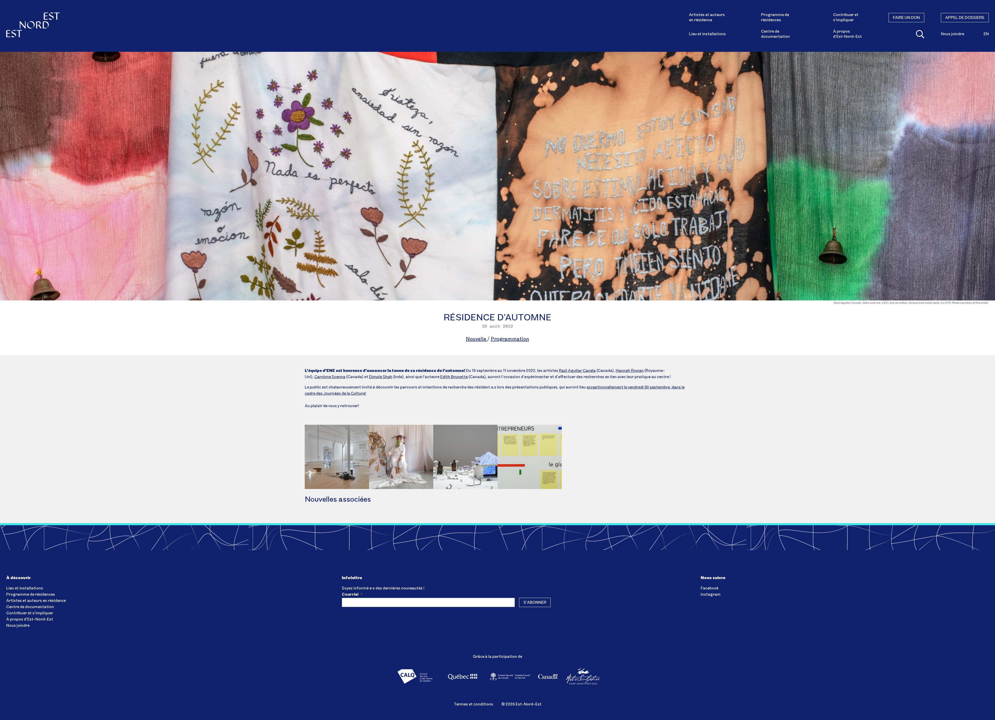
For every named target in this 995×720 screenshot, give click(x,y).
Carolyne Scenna (329, 377)
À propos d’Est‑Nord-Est (847, 34)
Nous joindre (952, 34)
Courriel (352, 595)
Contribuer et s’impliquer (845, 17)
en (986, 34)
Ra (561, 371)
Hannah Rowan (630, 371)
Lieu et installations (707, 34)
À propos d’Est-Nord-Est (29, 619)
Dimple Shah (380, 377)
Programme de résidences (775, 17)
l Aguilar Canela (581, 371)
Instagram (711, 595)
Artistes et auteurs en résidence (707, 17)
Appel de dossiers (964, 18)
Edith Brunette (454, 377)
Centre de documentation (775, 34)
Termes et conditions (473, 704)
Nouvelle (476, 339)
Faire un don (906, 18)
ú (565, 371)
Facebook (710, 588)
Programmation (510, 339)
